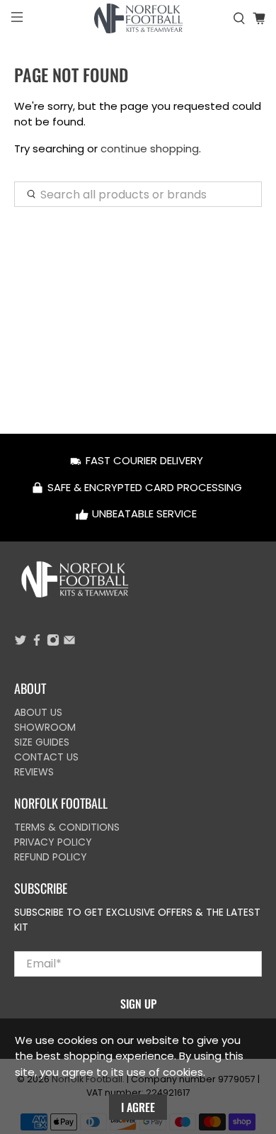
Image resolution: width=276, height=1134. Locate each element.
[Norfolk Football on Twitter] (20, 643)
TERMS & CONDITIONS (67, 827)
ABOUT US (38, 712)
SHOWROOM (45, 727)
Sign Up (138, 1003)
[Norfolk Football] (138, 18)
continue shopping (149, 148)
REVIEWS (34, 772)
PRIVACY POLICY (53, 842)
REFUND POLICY (50, 857)
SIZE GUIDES (41, 742)
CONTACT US (46, 757)
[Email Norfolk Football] (69, 643)
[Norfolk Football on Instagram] (53, 643)
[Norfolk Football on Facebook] (36, 643)
